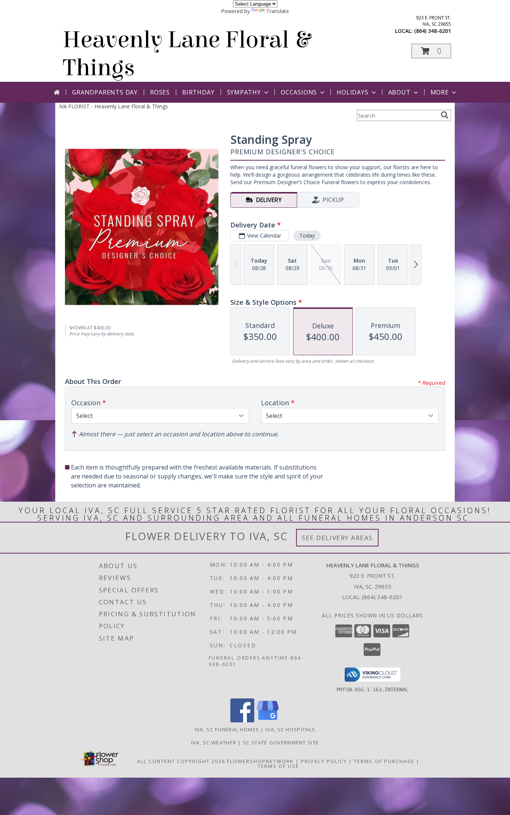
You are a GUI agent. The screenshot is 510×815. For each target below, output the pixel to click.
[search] (445, 115)
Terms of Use (278, 766)
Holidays (352, 92)
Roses (160, 92)
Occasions (299, 92)
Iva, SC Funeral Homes (227, 729)
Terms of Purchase (384, 761)
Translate (277, 11)
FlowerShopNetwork (260, 761)
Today (307, 235)
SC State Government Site (281, 742)
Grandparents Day (105, 92)
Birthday (198, 92)
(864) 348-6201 (432, 30)
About (399, 92)
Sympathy (244, 92)
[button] (431, 51)
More (439, 92)
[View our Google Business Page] (268, 720)
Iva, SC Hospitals (290, 729)
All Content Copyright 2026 (181, 761)
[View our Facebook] (242, 720)
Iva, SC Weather (214, 742)
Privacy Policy (324, 761)
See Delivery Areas (337, 537)
